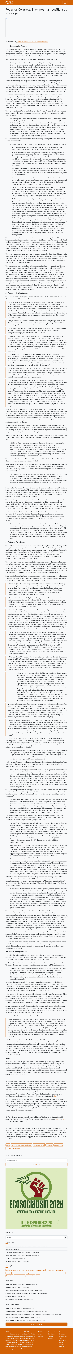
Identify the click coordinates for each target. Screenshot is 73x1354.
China (37, 1275)
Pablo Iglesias (58, 1145)
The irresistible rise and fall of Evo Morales (17, 1261)
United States (30, 1270)
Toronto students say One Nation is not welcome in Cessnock (23, 1317)
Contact (50, 1338)
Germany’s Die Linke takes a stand (15, 1258)
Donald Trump (50, 1270)
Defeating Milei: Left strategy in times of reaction (19, 1299)
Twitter (50, 1336)
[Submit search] (65, 1237)
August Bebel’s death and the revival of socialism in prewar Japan (24, 1290)
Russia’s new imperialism (12, 1249)
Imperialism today (48, 1273)
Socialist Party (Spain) (13, 1148)
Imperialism (38, 1273)
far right (8, 1273)
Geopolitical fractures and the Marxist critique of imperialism (22, 1252)
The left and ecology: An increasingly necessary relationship (22, 1255)
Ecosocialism (59, 1270)
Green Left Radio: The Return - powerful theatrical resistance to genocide (26, 1311)
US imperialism (17, 1273)
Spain (8, 1145)
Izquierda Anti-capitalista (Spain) (21, 1145)
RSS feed (40, 1336)
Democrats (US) (40, 1270)
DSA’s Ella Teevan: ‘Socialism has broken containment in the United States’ (26, 1246)
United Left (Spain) (39, 1145)
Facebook (51, 1334)
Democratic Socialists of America (15, 1270)
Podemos (49, 1145)
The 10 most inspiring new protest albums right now (20, 1308)
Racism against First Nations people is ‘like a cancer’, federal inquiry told (25, 1320)
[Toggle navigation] (64, 2)
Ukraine (57, 1273)
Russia (63, 1273)
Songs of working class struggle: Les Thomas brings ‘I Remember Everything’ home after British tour (33, 1314)
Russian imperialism (28, 1273)
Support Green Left (36, 1324)
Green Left (62, 1334)
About (39, 1334)
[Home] (10, 2)
